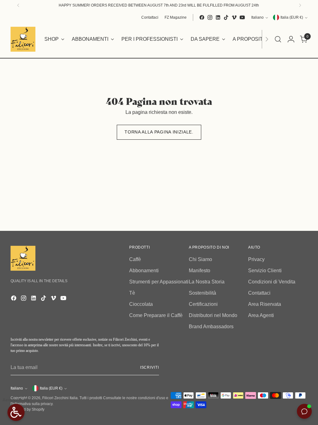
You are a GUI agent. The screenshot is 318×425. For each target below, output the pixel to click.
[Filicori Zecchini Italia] (23, 39)
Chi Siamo (200, 259)
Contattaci (259, 293)
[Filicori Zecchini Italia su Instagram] (210, 17)
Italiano (257, 17)
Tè (132, 293)
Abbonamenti (144, 270)
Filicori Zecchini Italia (60, 398)
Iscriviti (149, 367)
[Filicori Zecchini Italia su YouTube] (242, 17)
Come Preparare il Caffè (156, 315)
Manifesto (199, 270)
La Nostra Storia (207, 281)
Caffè (135, 259)
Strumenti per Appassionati (159, 281)
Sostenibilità (202, 293)
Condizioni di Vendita (271, 281)
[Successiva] (300, 5)
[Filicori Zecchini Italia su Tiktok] (226, 17)
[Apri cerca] (278, 39)
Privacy (256, 259)
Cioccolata (141, 304)
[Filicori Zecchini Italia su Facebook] (202, 17)
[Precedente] (18, 5)
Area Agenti (261, 315)
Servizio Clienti (265, 270)
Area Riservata (264, 304)
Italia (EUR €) (291, 17)
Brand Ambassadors (211, 326)
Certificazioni (203, 304)
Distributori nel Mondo (213, 315)
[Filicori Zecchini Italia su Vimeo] (234, 17)
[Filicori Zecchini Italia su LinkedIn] (218, 17)
